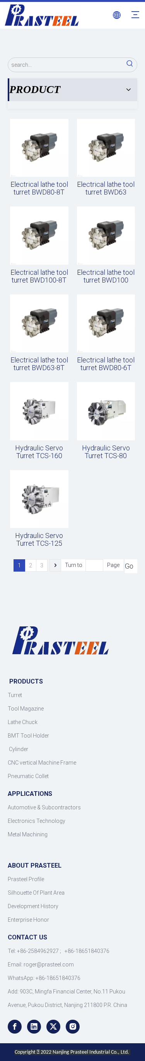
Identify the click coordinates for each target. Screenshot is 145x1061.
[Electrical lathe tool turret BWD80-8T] (39, 147)
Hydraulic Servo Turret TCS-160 (39, 452)
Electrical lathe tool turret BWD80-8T (39, 188)
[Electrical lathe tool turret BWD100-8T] (39, 235)
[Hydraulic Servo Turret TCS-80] (106, 411)
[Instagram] (73, 1027)
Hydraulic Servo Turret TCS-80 (106, 452)
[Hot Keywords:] (130, 65)
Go (129, 566)
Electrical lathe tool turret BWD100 (106, 276)
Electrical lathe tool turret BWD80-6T (106, 364)
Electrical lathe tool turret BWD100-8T (39, 276)
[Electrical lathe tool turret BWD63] (106, 147)
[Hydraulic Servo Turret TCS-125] (39, 498)
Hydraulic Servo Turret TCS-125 (39, 539)
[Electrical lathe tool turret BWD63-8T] (39, 323)
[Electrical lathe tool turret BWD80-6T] (106, 323)
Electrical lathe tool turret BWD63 (106, 188)
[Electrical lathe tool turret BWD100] (106, 235)
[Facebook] (15, 1027)
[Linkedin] (34, 1027)
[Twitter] (53, 1027)
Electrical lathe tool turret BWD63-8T (39, 364)
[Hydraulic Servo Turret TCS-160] (39, 411)
